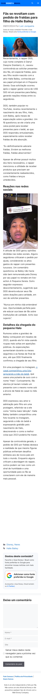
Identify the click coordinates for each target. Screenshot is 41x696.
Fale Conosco (8, 676)
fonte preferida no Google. (26, 32)
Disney (10, 544)
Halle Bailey (12, 548)
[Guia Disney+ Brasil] (13, 3)
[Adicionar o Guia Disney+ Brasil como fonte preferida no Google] (20, 575)
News (17, 544)
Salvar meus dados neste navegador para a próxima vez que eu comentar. (20, 653)
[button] (32, 3)
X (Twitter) (11, 586)
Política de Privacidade (24, 676)
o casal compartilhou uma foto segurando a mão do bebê (20, 370)
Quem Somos (8, 679)
